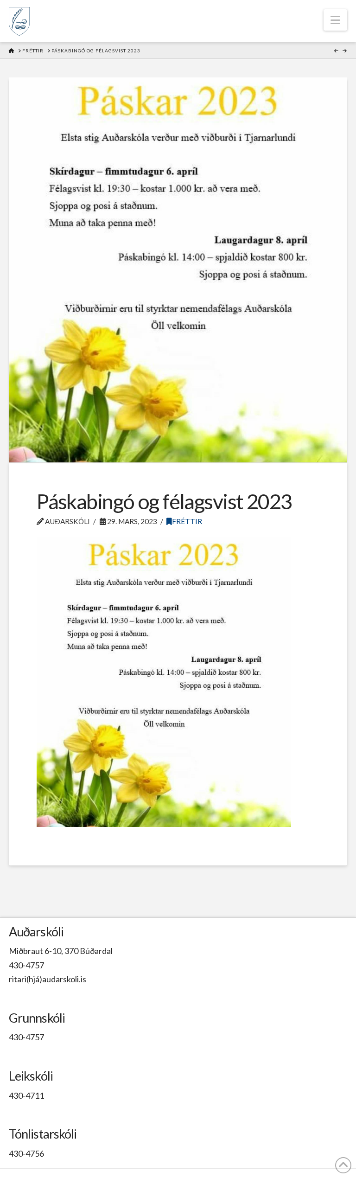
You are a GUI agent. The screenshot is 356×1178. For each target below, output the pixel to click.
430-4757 (26, 965)
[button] (335, 20)
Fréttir (187, 521)
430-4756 (26, 1153)
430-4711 (26, 1095)
